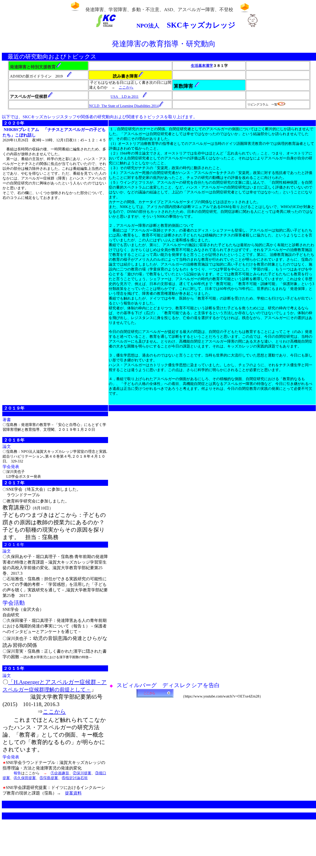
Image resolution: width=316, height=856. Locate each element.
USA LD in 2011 (125, 97)
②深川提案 (82, 773)
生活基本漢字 (202, 66)
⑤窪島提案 (49, 778)
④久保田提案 (25, 778)
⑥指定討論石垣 (75, 778)
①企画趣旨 (60, 773)
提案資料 (73, 793)
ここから (126, 87)
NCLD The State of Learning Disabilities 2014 (124, 106)
